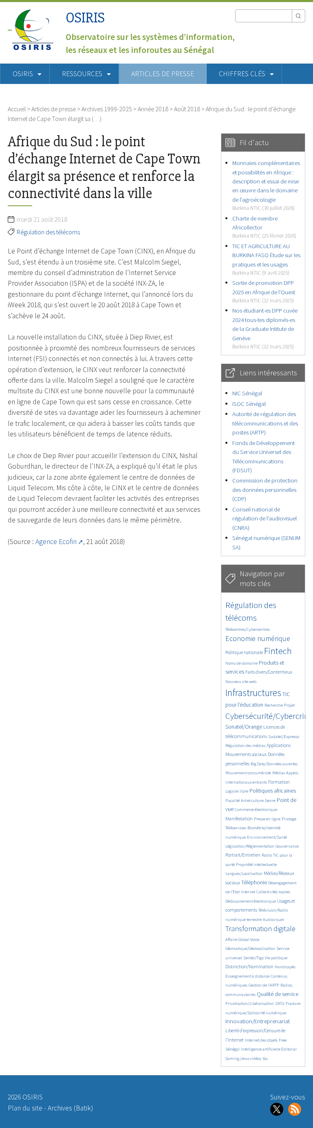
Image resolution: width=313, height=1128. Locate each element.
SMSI (279, 1003)
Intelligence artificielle (261, 1049)
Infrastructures (253, 692)
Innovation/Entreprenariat (257, 1021)
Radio (267, 855)
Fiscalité (232, 800)
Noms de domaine (241, 663)
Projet (289, 705)
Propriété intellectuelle (256, 864)
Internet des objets (261, 1040)
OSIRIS (85, 17)
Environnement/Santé (267, 837)
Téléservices (235, 828)
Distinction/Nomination (249, 966)
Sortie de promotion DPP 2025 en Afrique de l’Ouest (263, 291)
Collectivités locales (273, 891)
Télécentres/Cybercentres (247, 629)
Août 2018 (187, 109)
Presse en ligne (267, 819)
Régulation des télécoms (48, 232)
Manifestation (239, 818)
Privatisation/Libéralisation (249, 1003)
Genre (270, 800)
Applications (279, 745)
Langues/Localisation (243, 873)
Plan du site (25, 1108)
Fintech (278, 651)
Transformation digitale (260, 928)
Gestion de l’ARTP (264, 985)
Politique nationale (244, 652)
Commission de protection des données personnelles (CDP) (265, 489)
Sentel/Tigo (253, 958)
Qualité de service (277, 994)
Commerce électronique (256, 809)
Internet (248, 891)
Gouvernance (287, 846)
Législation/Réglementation (249, 846)
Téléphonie (254, 882)
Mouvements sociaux (246, 754)
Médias (278, 773)
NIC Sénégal (247, 393)
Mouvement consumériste (248, 773)
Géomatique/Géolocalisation (250, 948)
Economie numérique (257, 638)
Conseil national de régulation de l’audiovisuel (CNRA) (264, 518)
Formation (279, 782)
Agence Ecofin (56, 541)
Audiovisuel (273, 919)
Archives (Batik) (70, 1108)
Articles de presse (162, 73)
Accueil (17, 109)
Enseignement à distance (247, 976)
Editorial (289, 1049)
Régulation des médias (245, 745)
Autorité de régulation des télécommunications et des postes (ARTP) (265, 423)
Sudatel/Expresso (283, 736)
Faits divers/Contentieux (268, 672)
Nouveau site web (240, 681)
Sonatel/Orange (243, 726)
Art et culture (252, 800)
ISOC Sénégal (249, 404)
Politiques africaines (272, 790)
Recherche (274, 705)
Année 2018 (153, 109)
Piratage (289, 819)
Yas (265, 1058)
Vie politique (276, 958)
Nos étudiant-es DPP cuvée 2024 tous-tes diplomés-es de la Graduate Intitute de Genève (265, 328)
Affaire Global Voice (242, 939)
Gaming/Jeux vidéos (243, 1058)
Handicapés (285, 966)
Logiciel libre (236, 791)
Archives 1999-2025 (107, 109)
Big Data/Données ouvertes (274, 764)
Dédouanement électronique (250, 901)
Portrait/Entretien (242, 855)
